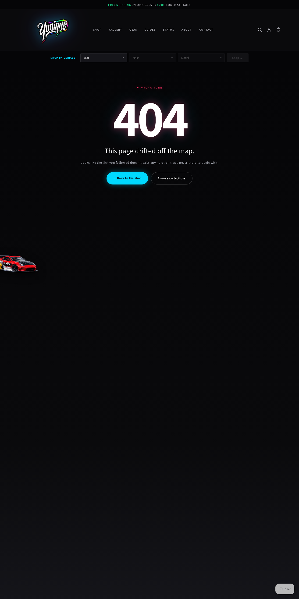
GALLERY (115, 29)
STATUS (168, 29)
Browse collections (172, 178)
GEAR (133, 29)
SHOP (97, 29)
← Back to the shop (127, 178)
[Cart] (278, 29)
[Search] (259, 29)
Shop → (237, 58)
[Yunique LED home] (52, 29)
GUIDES (150, 29)
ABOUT (187, 29)
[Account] (269, 29)
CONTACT (206, 29)
